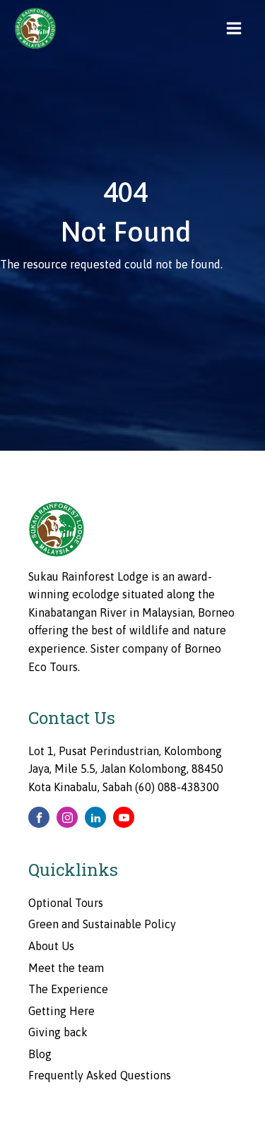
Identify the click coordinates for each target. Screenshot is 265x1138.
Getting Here (61, 1010)
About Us (51, 946)
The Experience (68, 989)
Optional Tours (65, 902)
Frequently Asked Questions (99, 1075)
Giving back (58, 1032)
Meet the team (66, 967)
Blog (40, 1054)
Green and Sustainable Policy (102, 924)
